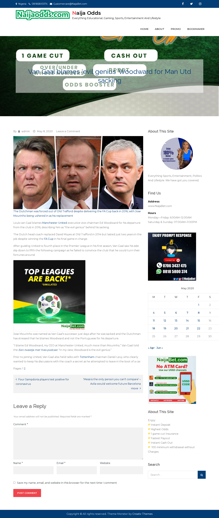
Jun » (159, 347)
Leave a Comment (68, 131)
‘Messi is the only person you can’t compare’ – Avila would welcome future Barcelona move (112, 384)
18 (153, 328)
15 (199, 320)
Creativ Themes (142, 513)
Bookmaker (195, 28)
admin (25, 131)
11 (154, 320)
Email (61, 463)
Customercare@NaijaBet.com (70, 3)
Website (105, 463)
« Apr (151, 347)
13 (176, 320)
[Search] (202, 475)
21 (187, 328)
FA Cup (49, 238)
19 (165, 328)
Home (144, 28)
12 (165, 320)
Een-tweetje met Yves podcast (37, 349)
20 (176, 328)
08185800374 (39, 3)
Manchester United (54, 222)
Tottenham (87, 357)
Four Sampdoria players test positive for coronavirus (42, 381)
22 (198, 328)
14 (187, 320)
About (159, 28)
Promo (176, 28)
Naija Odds (86, 13)
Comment (20, 424)
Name (18, 463)
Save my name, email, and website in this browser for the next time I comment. (67, 483)
